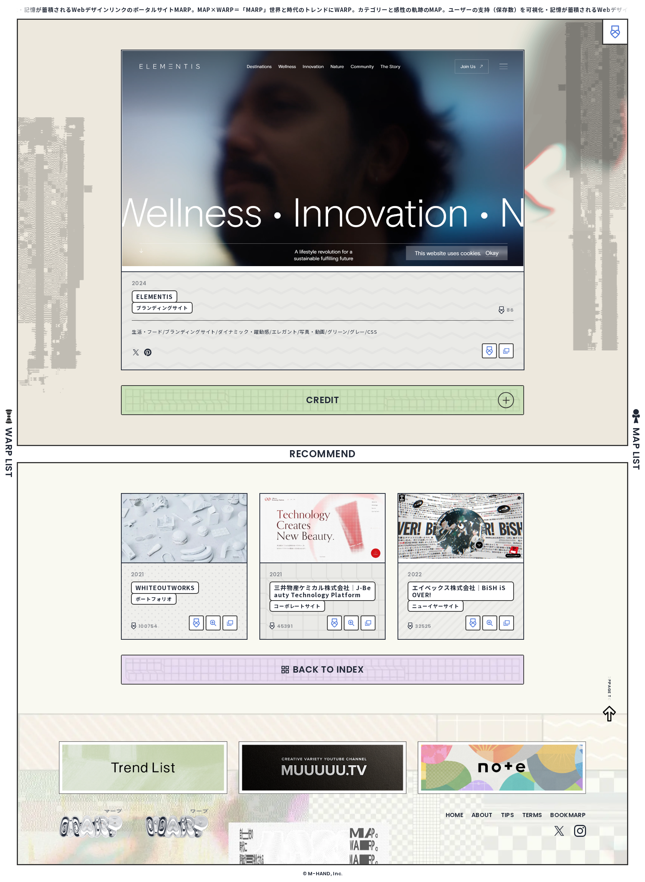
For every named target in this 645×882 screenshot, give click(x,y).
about (482, 815)
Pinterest (148, 352)
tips (507, 815)
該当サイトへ (506, 350)
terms (532, 815)
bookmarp (568, 815)
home (454, 815)
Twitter (136, 352)
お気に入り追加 (489, 351)
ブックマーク (615, 32)
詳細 (213, 622)
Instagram (580, 831)
